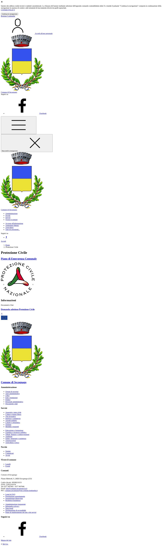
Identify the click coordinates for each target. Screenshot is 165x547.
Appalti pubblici (11, 421)
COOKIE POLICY (8, 10)
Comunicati (9, 453)
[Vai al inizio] (2, 314)
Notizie (8, 451)
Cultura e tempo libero (13, 414)
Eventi (7, 466)
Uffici (7, 396)
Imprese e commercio (13, 418)
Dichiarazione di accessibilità (15, 510)
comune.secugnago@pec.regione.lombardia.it (21, 491)
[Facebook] (6, 237)
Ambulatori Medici (12, 225)
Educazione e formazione (14, 430)
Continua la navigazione (9, 14)
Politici (7, 400)
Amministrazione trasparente (15, 504)
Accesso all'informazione (14, 223)
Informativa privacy (12, 506)
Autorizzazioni (10, 441)
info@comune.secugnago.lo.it (16, 488)
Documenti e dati (11, 404)
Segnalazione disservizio (14, 498)
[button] (11, 214)
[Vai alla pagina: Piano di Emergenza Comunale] (18, 295)
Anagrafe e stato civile (13, 412)
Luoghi (8, 464)
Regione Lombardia (8, 16)
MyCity (5, 544)
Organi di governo (11, 392)
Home (7, 245)
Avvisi (7, 455)
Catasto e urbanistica (12, 423)
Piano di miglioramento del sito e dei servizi (20, 512)
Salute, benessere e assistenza (15, 439)
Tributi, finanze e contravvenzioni (17, 434)
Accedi (3, 241)
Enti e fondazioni (11, 398)
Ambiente (8, 436)
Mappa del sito (6, 540)
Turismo (8, 425)
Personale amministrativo (14, 402)
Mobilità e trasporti (12, 427)
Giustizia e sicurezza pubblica (15, 432)
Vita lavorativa (10, 416)
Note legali (9, 508)
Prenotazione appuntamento (15, 496)
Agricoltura (9, 227)
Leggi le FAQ (10, 494)
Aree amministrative (12, 394)
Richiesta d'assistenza (13, 500)
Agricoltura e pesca (12, 443)
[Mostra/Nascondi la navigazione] (18, 125)
